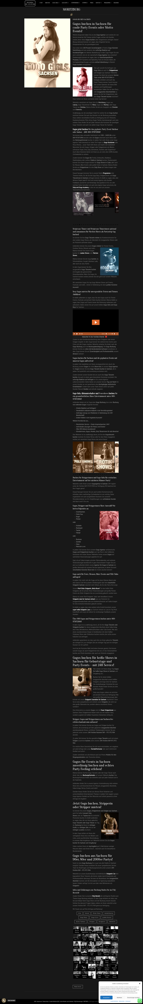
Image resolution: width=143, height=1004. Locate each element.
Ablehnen (119, 997)
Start (41, 2)
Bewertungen (80, 1001)
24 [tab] (117, 224)
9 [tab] (89, 224)
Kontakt (98, 2)
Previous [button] (75, 207)
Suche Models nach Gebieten (66, 1001)
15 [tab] (100, 224)
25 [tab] (95, 225)
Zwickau (83, 107)
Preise (91, 2)
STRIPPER (84, 2)
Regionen (116, 2)
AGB (35, 1001)
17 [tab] (104, 224)
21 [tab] (111, 224)
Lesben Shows (84, 253)
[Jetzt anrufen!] (4, 1000)
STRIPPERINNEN (75, 2)
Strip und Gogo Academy (81, 187)
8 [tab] (87, 224)
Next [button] (116, 207)
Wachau (106, 105)
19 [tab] (108, 224)
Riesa (94, 105)
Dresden (115, 107)
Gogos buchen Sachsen (82, 19)
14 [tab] (98, 224)
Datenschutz (122, 1001)
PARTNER (85, 1001)
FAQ (75, 1001)
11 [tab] (92, 224)
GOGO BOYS (65, 2)
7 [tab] (85, 224)
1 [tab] (73, 224)
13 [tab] (96, 224)
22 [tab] (113, 224)
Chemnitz (79, 110)
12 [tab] (94, 224)
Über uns (47, 2)
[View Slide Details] (83, 202)
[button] (140, 983)
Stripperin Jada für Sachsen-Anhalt (84, 599)
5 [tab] (81, 224)
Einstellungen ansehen (133, 997)
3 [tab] (77, 224)
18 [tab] (106, 224)
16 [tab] (102, 224)
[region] (96, 208)
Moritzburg (102, 102)
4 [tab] (79, 224)
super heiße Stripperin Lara (81, 610)
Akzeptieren (106, 997)
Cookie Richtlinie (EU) (54, 1001)
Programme (107, 2)
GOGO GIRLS (55, 2)
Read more (77, 986)
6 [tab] (83, 224)
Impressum (128, 1001)
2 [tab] (75, 224)
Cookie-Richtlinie (114, 1001)
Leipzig (75, 105)
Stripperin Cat (111, 874)
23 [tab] (115, 224)
